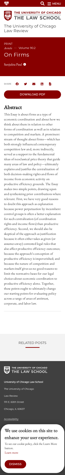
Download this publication (50, 83)
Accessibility (11, 419)
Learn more (11, 452)
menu (56, 3)
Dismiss (15, 464)
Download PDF (32, 94)
